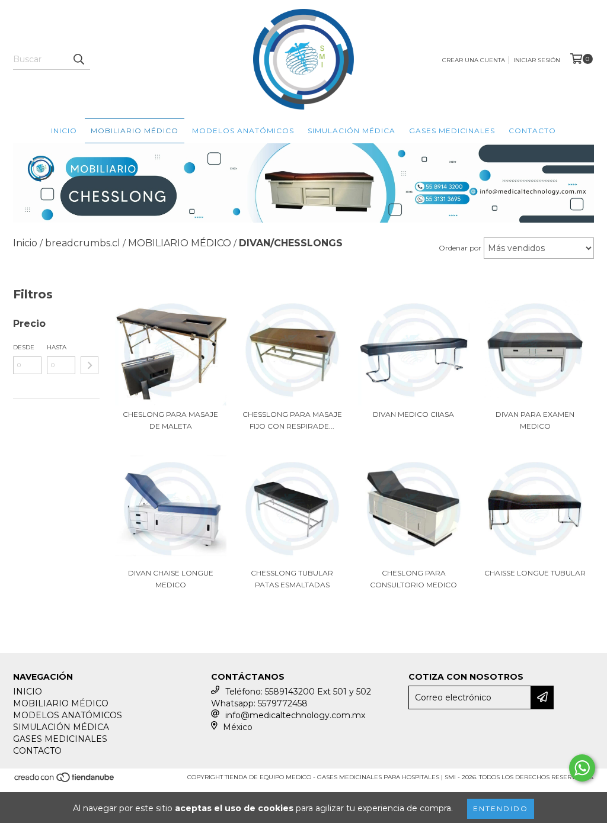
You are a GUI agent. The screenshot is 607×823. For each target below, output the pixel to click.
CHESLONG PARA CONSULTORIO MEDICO (413, 578)
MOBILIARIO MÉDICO (134, 130)
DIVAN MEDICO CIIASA (413, 414)
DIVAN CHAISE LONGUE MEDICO (170, 578)
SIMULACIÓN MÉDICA (351, 130)
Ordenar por (460, 247)
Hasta (56, 347)
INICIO (64, 130)
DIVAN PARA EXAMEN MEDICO (535, 420)
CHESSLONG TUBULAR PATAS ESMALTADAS (292, 578)
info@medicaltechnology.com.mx (295, 715)
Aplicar (89, 365)
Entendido (500, 808)
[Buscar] (78, 59)
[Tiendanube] (65, 781)
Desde (23, 347)
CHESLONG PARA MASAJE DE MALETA (170, 420)
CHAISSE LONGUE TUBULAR (535, 572)
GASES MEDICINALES (452, 130)
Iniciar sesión (536, 60)
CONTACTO (532, 130)
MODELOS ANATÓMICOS (243, 130)
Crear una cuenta (473, 60)
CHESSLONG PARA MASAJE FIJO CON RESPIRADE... (292, 420)
